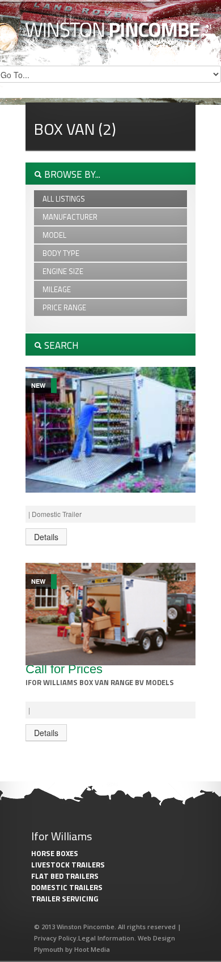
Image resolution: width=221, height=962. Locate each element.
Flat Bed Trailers (65, 876)
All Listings (63, 198)
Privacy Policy (55, 938)
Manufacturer (69, 217)
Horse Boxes (54, 853)
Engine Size (62, 271)
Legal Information (106, 938)
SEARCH (60, 345)
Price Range (64, 307)
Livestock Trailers (68, 864)
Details (46, 536)
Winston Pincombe (114, 32)
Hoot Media (92, 949)
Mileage (56, 289)
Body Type (60, 253)
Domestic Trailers (67, 887)
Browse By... (71, 174)
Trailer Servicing (64, 898)
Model (54, 235)
